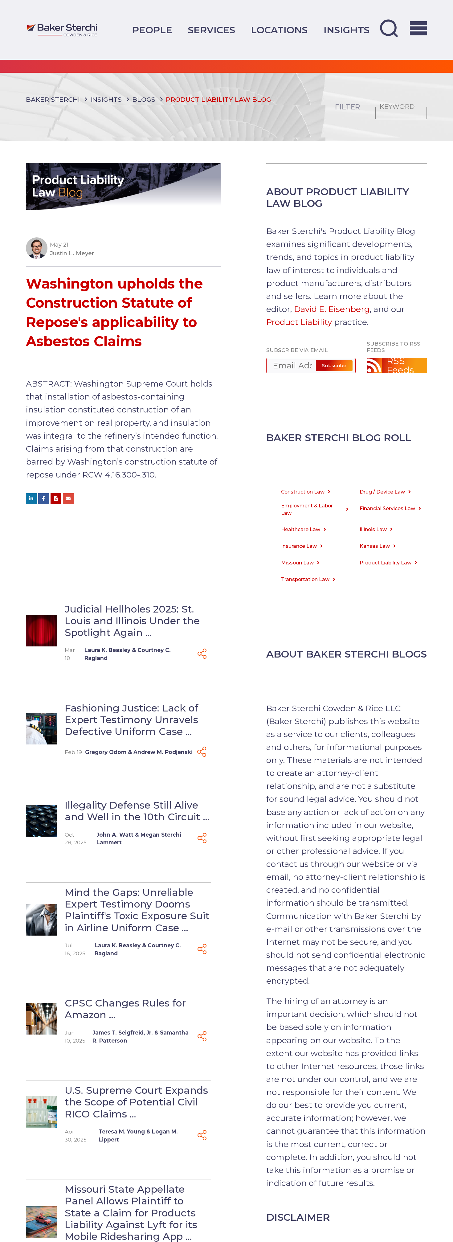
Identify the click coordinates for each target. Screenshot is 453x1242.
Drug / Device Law (382, 492)
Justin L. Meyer (72, 253)
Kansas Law (375, 546)
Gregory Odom (105, 752)
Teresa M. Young (122, 1131)
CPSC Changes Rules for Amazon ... (125, 1009)
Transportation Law (305, 579)
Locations (279, 30)
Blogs (143, 99)
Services (211, 30)
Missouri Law (297, 563)
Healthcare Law (300, 529)
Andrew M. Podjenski (163, 752)
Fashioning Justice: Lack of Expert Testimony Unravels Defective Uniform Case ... (131, 719)
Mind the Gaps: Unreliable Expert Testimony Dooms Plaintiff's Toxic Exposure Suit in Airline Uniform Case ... (137, 910)
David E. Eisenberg (332, 309)
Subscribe (334, 365)
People (152, 30)
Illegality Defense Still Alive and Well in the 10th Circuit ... (137, 811)
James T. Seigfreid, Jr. (122, 1032)
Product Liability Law (385, 563)
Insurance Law (299, 546)
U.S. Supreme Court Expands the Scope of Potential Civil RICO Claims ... (136, 1102)
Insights (346, 30)
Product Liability (299, 322)
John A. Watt (114, 834)
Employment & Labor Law (307, 509)
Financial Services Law (387, 508)
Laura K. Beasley (107, 650)
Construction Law (302, 492)
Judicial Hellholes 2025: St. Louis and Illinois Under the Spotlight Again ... (132, 620)
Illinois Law (373, 529)
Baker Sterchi (53, 99)
